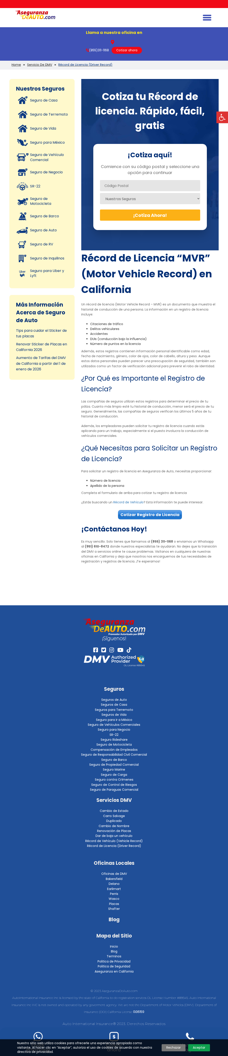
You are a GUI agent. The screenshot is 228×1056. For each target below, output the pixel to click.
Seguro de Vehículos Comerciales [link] (114, 724)
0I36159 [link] (138, 1012)
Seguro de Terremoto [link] (49, 114)
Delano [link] (114, 884)
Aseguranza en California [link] (114, 971)
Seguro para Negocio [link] (114, 729)
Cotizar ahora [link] (126, 50)
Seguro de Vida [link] (43, 128)
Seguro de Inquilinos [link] (47, 258)
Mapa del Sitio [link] (114, 935)
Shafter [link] (114, 909)
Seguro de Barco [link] (44, 216)
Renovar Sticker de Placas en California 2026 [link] (41, 347)
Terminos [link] (114, 956)
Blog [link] (114, 919)
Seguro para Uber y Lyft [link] (47, 273)
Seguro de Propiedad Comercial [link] (114, 764)
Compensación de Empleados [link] (114, 749)
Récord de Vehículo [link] (128, 502)
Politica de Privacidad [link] (114, 961)
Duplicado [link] (114, 821)
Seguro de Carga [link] (114, 774)
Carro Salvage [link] (114, 816)
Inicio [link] (114, 946)
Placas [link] (114, 904)
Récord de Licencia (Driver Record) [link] (114, 846)
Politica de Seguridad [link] (114, 966)
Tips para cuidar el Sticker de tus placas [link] (41, 333)
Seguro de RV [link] (41, 244)
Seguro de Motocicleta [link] (40, 201)
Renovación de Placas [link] (114, 831)
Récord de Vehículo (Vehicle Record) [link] (114, 841)
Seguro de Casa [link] (43, 100)
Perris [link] (114, 894)
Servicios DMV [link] (114, 800)
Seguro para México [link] (47, 142)
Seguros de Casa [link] (114, 704)
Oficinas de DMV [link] (114, 873)
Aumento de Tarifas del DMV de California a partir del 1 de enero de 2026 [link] (41, 363)
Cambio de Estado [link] (114, 811)
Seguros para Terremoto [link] (114, 709)
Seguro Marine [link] (114, 769)
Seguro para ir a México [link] (114, 720)
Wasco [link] (114, 898)
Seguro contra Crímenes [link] (114, 779)
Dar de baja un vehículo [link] (114, 836)
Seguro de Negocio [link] (46, 172)
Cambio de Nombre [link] (114, 826)
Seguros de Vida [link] (114, 714)
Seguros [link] (114, 689)
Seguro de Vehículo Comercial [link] (47, 157)
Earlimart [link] (114, 889)
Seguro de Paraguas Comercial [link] (114, 789)
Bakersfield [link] (114, 879)
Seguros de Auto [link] (114, 699)
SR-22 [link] (35, 186)
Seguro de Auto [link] (43, 230)
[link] (222, 117)
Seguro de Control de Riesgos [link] (114, 784)
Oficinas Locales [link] (114, 863)
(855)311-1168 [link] (99, 50)
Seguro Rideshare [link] (114, 739)
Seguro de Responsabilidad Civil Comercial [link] (114, 754)
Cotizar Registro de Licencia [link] (149, 514)
